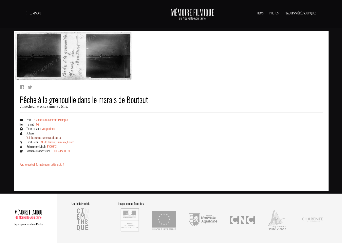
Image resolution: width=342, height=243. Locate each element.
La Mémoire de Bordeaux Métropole (50, 120)
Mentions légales (35, 224)
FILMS (260, 13)
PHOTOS (273, 13)
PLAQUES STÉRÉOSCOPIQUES (300, 13)
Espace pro (19, 224)
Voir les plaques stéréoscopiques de (44, 138)
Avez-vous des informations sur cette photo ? (42, 164)
